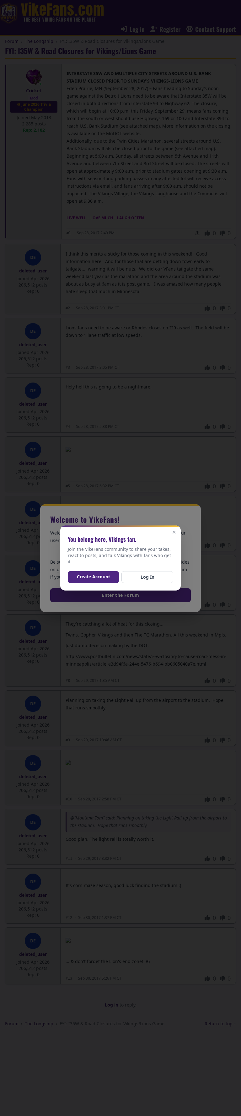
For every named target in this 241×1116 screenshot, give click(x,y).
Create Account (93, 577)
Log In (147, 577)
